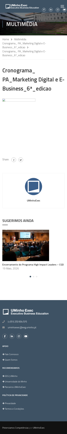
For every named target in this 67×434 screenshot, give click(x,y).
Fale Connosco (12, 354)
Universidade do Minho (16, 381)
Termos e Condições (14, 408)
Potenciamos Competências (15, 427)
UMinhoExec (33, 200)
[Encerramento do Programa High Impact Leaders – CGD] (25, 245)
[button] (30, 276)
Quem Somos (11, 359)
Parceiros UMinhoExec (15, 387)
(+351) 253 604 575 (17, 321)
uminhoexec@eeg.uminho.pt (22, 327)
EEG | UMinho (11, 376)
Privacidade (10, 403)
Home (5, 39)
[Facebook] (13, 159)
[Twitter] (20, 159)
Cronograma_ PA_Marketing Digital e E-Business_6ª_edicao (24, 45)
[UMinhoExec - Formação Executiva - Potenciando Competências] (22, 6)
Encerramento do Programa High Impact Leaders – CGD (33, 264)
